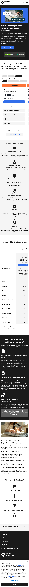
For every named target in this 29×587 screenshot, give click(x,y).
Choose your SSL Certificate (9, 79)
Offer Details (11, 130)
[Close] (27, 561)
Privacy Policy (11, 576)
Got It (14, 584)
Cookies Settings (14, 580)
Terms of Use (20, 565)
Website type (5, 74)
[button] (14, 106)
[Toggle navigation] (26, 2)
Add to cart (14, 102)
